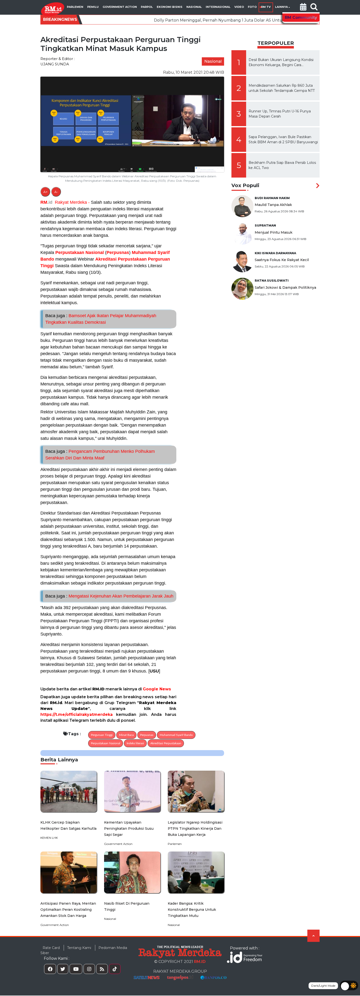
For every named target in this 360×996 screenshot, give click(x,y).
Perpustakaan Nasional (79, 252)
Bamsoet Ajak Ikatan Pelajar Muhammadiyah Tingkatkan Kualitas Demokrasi (100, 319)
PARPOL (147, 7)
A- (56, 192)
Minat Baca (126, 734)
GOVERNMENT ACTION (120, 7)
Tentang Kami (79, 948)
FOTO (252, 7)
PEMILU (93, 7)
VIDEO (239, 7)
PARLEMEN (75, 7)
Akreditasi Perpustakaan (121, 259)
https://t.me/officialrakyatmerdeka (76, 714)
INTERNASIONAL (218, 7)
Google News (157, 689)
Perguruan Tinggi (102, 734)
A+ (45, 192)
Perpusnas (118, 252)
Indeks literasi (135, 743)
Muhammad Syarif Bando (176, 734)
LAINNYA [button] (281, 7)
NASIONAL (194, 7)
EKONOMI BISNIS (169, 7)
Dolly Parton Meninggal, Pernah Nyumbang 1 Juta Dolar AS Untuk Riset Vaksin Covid (190, 20)
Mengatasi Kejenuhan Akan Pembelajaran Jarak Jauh (109, 596)
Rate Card (51, 948)
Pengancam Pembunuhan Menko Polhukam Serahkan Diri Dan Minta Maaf (100, 454)
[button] (303, 7)
